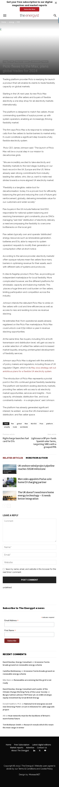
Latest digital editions (41, 744)
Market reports (16, 747)
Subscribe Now (29, 9)
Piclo (41, 424)
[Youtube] (45, 750)
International (35, 61)
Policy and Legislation (22, 61)
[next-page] (9, 506)
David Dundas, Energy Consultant (17, 662)
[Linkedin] (34, 750)
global (19, 424)
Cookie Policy (46, 769)
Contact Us (42, 747)
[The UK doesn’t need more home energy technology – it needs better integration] (9, 495)
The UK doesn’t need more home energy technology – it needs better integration (36, 495)
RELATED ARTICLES (13, 458)
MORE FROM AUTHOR (37, 458)
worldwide (24, 427)
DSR (18, 22)
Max (26, 424)
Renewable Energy (7, 471)
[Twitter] (40, 750)
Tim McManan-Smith (12, 724)
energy (11, 22)
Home (3, 22)
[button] (29, 6)
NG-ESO (34, 424)
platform (49, 424)
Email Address (11, 620)
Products (45, 61)
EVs (5, 486)
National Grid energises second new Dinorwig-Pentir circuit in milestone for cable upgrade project (28, 707)
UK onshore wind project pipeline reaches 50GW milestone (36, 467)
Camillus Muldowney (12, 671)
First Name (10, 630)
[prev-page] (4, 506)
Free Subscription (21, 744)
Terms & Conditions (27, 769)
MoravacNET (34, 774)
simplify (7, 427)
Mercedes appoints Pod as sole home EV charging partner (35, 481)
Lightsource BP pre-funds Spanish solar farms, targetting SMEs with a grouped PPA (43, 442)
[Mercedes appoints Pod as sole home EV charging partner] (9, 482)
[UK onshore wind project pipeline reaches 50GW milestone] (9, 469)
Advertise (30, 747)
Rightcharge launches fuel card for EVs (16, 440)
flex (12, 424)
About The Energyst (20, 750)
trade (15, 427)
